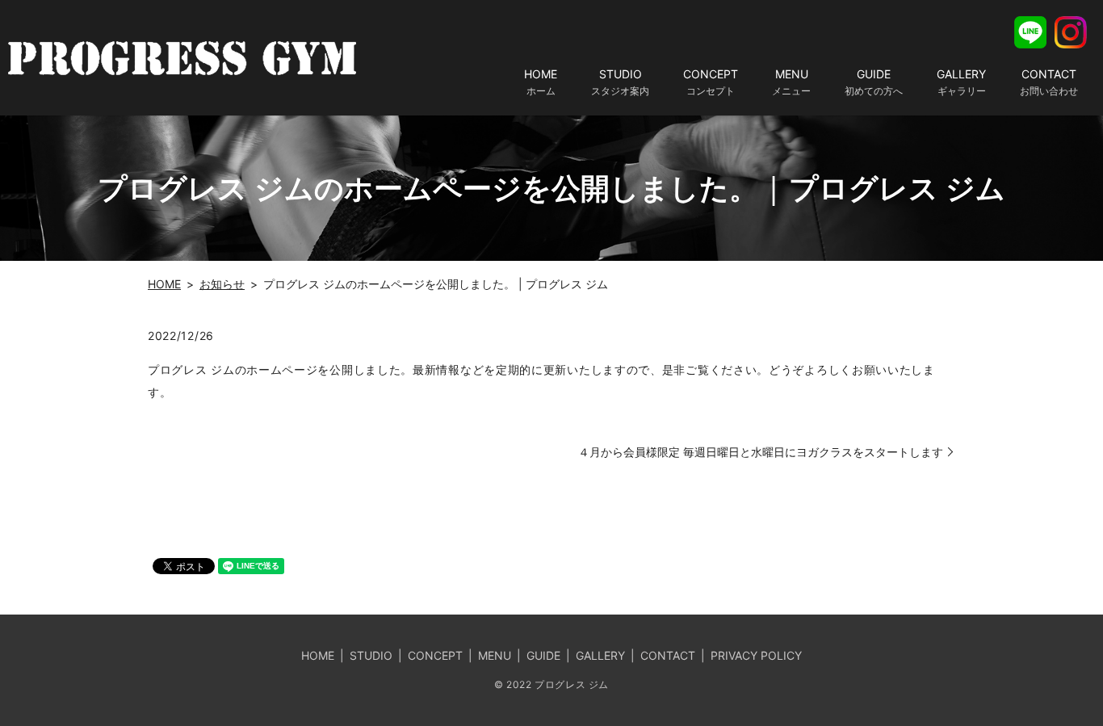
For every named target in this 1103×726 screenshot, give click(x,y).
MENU (791, 82)
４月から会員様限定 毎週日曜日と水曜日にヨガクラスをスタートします (760, 452)
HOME (540, 82)
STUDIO (620, 82)
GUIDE (874, 82)
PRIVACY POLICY (756, 655)
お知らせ (222, 284)
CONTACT (1049, 82)
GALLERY (961, 82)
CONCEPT (710, 82)
